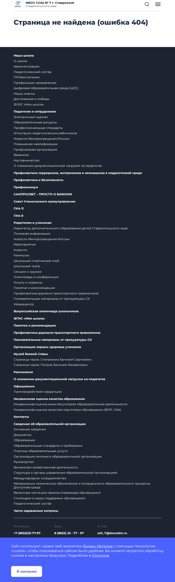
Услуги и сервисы (28, 282)
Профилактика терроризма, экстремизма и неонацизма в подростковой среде (78, 173)
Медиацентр (24, 304)
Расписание (23, 372)
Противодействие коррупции (38, 392)
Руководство (24, 462)
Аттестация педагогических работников (45, 133)
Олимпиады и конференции (36, 277)
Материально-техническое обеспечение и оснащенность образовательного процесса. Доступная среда (82, 485)
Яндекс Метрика (97, 546)
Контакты (21, 417)
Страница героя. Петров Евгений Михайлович (51, 365)
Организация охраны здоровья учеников (47, 347)
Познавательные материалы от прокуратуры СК (52, 299)
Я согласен (27, 571)
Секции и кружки (28, 272)
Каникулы (21, 255)
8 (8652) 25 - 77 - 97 (69, 533)
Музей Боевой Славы (31, 354)
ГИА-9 (18, 216)
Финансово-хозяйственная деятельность (46, 467)
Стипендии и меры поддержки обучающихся (49, 498)
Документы (22, 435)
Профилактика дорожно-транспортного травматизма (56, 293)
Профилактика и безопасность (38, 180)
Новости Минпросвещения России (42, 139)
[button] (146, 4)
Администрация (26, 66)
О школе (20, 61)
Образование (24, 440)
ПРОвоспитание (27, 77)
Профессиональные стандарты (38, 128)
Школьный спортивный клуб (36, 261)
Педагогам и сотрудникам (35, 111)
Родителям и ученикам (32, 223)
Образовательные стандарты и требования (48, 446)
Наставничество (26, 160)
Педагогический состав (32, 72)
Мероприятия (25, 244)
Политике (100, 555)
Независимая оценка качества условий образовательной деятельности (70, 404)
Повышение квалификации (36, 144)
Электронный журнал (31, 117)
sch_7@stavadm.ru (112, 533)
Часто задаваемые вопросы (36, 511)
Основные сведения (30, 429)
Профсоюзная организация (35, 149)
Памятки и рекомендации (34, 288)
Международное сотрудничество (40, 478)
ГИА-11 (18, 208)
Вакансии (21, 155)
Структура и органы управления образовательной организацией (65, 473)
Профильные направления (35, 83)
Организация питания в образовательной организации (58, 456)
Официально (24, 386)
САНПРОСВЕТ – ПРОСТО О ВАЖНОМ (43, 194)
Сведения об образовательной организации (50, 424)
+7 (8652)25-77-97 (27, 533)
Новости (20, 250)
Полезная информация (32, 233)
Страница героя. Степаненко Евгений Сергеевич (53, 359)
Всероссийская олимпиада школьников (46, 311)
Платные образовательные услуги (41, 451)
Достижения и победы (31, 99)
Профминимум (26, 187)
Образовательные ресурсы (35, 122)
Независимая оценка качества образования (49, 399)
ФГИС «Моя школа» (29, 104)
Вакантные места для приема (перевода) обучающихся (57, 493)
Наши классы (24, 94)
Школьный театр (27, 266)
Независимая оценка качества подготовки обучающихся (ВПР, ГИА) (67, 410)
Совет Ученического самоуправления (44, 201)
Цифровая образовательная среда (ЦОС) (46, 88)
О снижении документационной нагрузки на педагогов (58, 166)
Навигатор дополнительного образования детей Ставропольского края (71, 228)
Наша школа (24, 55)
